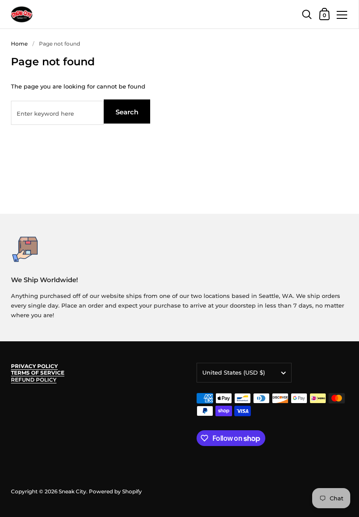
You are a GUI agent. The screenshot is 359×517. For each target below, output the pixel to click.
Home (19, 43)
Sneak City (72, 491)
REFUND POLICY (33, 379)
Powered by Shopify (115, 491)
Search (127, 112)
